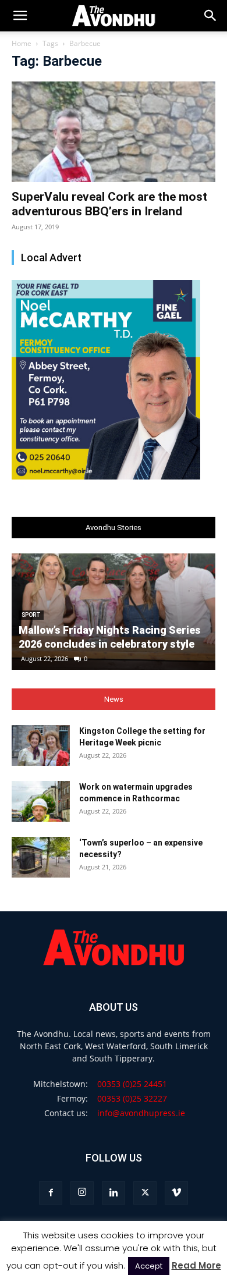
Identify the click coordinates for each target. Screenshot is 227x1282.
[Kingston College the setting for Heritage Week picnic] (41, 745)
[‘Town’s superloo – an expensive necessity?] (41, 857)
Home (21, 43)
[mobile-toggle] (19, 15)
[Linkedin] (113, 1193)
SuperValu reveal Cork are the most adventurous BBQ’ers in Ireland (109, 204)
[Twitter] (145, 1193)
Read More (196, 1265)
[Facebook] (50, 1193)
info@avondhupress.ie (141, 1112)
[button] (210, 15)
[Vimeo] (176, 1193)
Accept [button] (148, 1266)
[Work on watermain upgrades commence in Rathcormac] (41, 801)
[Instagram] (82, 1193)
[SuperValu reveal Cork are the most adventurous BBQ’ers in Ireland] (113, 131)
